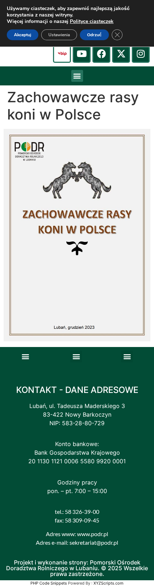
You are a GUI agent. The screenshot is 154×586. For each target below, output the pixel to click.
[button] (77, 76)
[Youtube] (82, 54)
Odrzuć (94, 35)
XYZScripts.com (108, 583)
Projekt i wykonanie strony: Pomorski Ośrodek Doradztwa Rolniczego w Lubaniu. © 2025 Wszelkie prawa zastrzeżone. (77, 568)
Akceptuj (22, 35)
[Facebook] (101, 54)
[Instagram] (141, 54)
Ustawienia (59, 35)
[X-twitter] (121, 54)
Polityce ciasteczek (92, 21)
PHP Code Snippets (48, 583)
